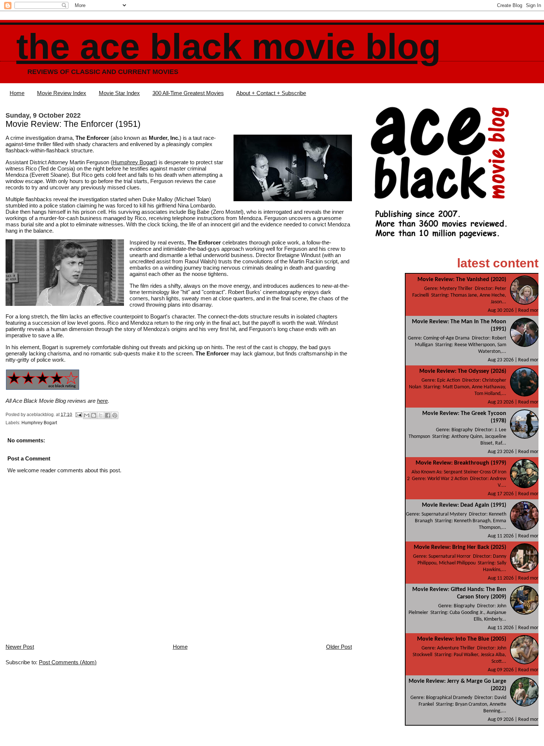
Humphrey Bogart (134, 162)
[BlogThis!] (93, 415)
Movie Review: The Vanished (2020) (461, 280)
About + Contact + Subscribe (271, 93)
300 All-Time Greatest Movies (188, 93)
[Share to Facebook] (107, 415)
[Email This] (86, 415)
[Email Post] (78, 414)
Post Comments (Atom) (68, 662)
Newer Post (20, 647)
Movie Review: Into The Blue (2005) (461, 639)
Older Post (339, 647)
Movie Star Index (119, 93)
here (102, 401)
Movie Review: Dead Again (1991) (464, 505)
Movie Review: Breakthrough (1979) (461, 463)
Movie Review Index (61, 93)
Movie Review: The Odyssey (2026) (462, 371)
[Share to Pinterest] (114, 415)
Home (17, 93)
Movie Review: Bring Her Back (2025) (460, 547)
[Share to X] (100, 415)
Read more (529, 310)
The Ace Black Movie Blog (228, 46)
